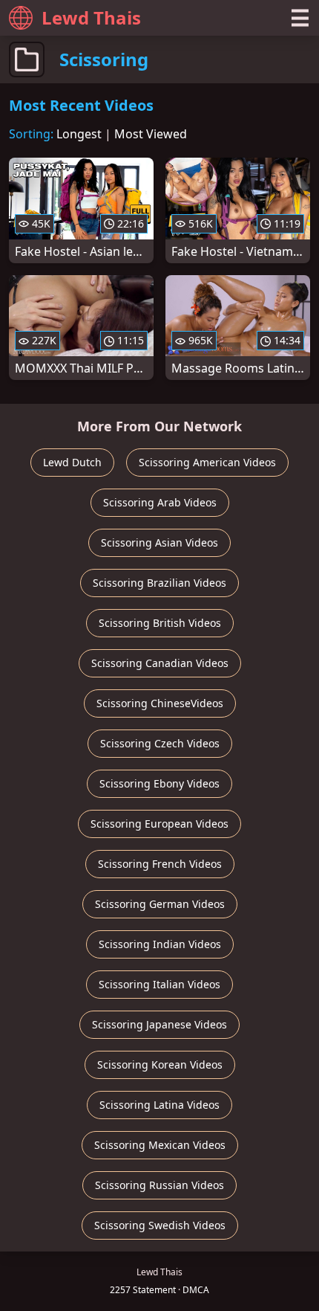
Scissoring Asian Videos (159, 542)
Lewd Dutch (72, 462)
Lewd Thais (91, 17)
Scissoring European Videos (159, 823)
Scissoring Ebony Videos (159, 783)
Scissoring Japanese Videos (159, 1024)
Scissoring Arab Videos (160, 502)
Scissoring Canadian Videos (159, 663)
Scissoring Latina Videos (159, 1105)
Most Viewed (150, 134)
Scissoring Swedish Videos (160, 1225)
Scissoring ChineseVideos (159, 703)
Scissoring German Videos (160, 904)
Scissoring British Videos (160, 623)
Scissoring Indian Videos (160, 944)
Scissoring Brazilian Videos (159, 583)
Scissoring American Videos (207, 462)
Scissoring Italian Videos (159, 984)
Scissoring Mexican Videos (160, 1145)
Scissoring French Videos (160, 864)
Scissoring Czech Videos (160, 743)
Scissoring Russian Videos (159, 1185)
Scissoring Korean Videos (160, 1064)
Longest (79, 134)
